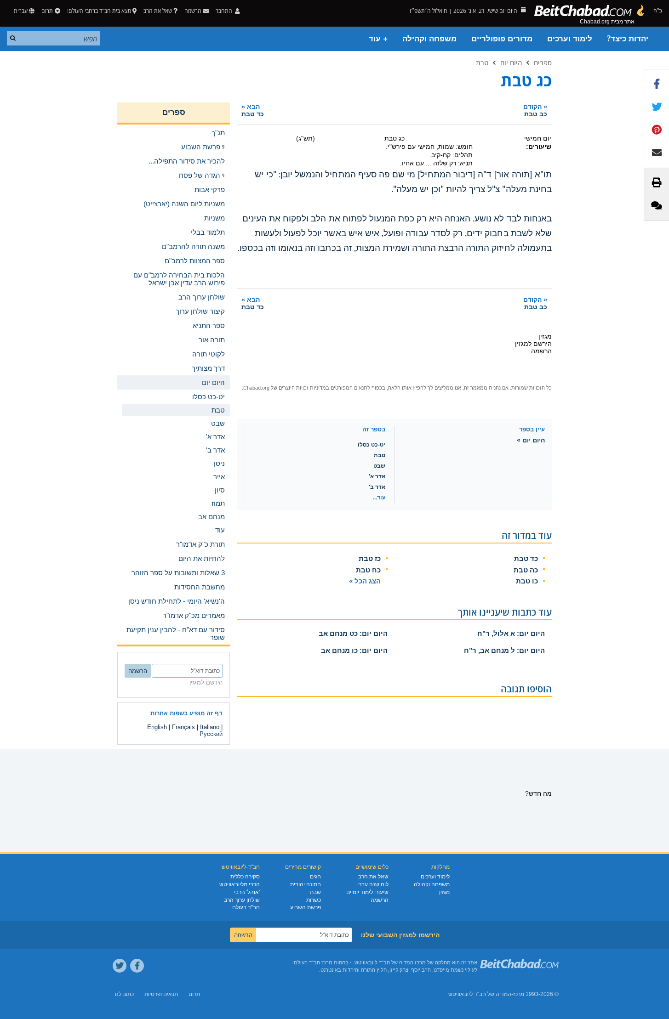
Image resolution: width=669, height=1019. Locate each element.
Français (183, 727)
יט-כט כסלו (371, 445)
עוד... (379, 497)
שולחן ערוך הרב (242, 900)
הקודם (535, 110)
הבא (252, 110)
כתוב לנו (124, 994)
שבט (379, 466)
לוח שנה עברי (373, 884)
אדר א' (377, 476)
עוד (220, 530)
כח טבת (368, 570)
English (157, 727)
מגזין (444, 892)
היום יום (511, 62)
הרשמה (380, 900)
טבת (482, 62)
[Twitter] (119, 966)
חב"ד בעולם (246, 907)
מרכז (518, 994)
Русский (211, 733)
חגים (315, 876)
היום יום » (531, 440)
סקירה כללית (245, 876)
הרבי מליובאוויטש (239, 884)
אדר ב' (377, 487)
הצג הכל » (365, 581)
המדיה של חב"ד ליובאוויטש (479, 994)
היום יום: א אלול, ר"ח (511, 633)
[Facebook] (137, 966)
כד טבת (526, 558)
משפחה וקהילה (429, 39)
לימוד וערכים (569, 39)
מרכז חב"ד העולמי (312, 962)
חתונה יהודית (305, 884)
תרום (47, 11)
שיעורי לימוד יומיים (367, 892)
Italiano (209, 727)
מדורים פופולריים (501, 39)
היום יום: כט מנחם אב (353, 633)
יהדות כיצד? (627, 39)
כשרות (313, 900)
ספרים (543, 62)
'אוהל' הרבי (247, 892)
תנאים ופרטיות (161, 994)
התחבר (225, 11)
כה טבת (526, 570)
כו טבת (527, 581)
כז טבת (370, 558)
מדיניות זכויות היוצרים (302, 388)
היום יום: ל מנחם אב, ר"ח (504, 650)
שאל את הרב (157, 11)
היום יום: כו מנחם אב (354, 650)
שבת (315, 892)
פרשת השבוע (305, 907)
